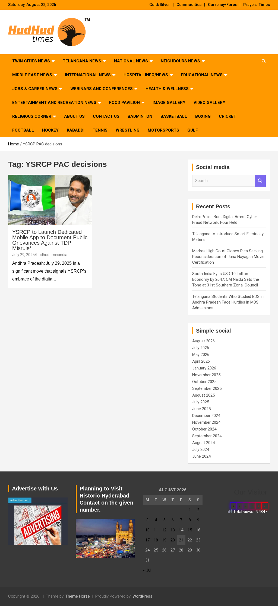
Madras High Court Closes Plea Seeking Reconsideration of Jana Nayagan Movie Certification (228, 256)
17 (147, 540)
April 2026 (201, 361)
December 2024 (206, 415)
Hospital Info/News (146, 74)
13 (172, 530)
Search (260, 181)
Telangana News (82, 61)
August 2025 (203, 395)
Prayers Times (256, 4)
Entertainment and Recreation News (54, 102)
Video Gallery (209, 102)
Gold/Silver (159, 4)
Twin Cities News (31, 61)
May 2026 (200, 354)
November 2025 (206, 374)
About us (74, 116)
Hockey (50, 130)
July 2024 (200, 449)
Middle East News (32, 74)
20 (172, 540)
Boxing (203, 116)
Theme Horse (77, 596)
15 (190, 530)
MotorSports (163, 130)
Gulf (192, 130)
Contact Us (106, 116)
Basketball (173, 116)
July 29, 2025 (23, 255)
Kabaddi (75, 130)
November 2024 (206, 422)
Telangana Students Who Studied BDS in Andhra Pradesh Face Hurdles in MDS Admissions (228, 302)
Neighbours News (180, 61)
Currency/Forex (222, 4)
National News (131, 61)
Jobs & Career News (35, 88)
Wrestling (128, 130)
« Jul (147, 570)
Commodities (188, 4)
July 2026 (200, 347)
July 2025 (200, 402)
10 (147, 530)
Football (23, 130)
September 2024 (207, 435)
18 (156, 540)
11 (156, 530)
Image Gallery (169, 102)
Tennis (100, 130)
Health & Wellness (167, 88)
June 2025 (201, 408)
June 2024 (201, 456)
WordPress (142, 596)
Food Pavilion (124, 102)
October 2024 (204, 429)
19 (164, 540)
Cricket (227, 116)
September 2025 (207, 388)
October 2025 (204, 381)
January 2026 (204, 368)
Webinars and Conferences (101, 88)
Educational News (202, 74)
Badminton (140, 116)
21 (181, 540)
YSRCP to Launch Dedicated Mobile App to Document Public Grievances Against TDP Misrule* (49, 240)
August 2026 (203, 341)
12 (164, 530)
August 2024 (203, 442)
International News (88, 74)
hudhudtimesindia (51, 255)
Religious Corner (31, 116)
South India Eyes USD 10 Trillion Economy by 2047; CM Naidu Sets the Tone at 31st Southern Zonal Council (225, 279)
